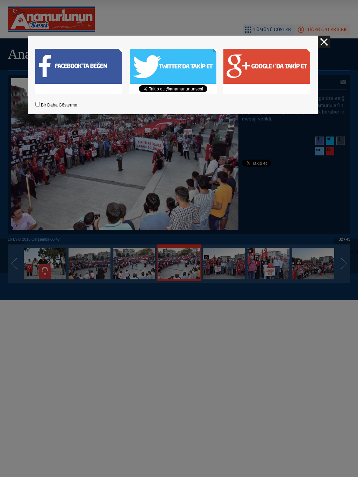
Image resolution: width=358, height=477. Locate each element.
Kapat (324, 42)
